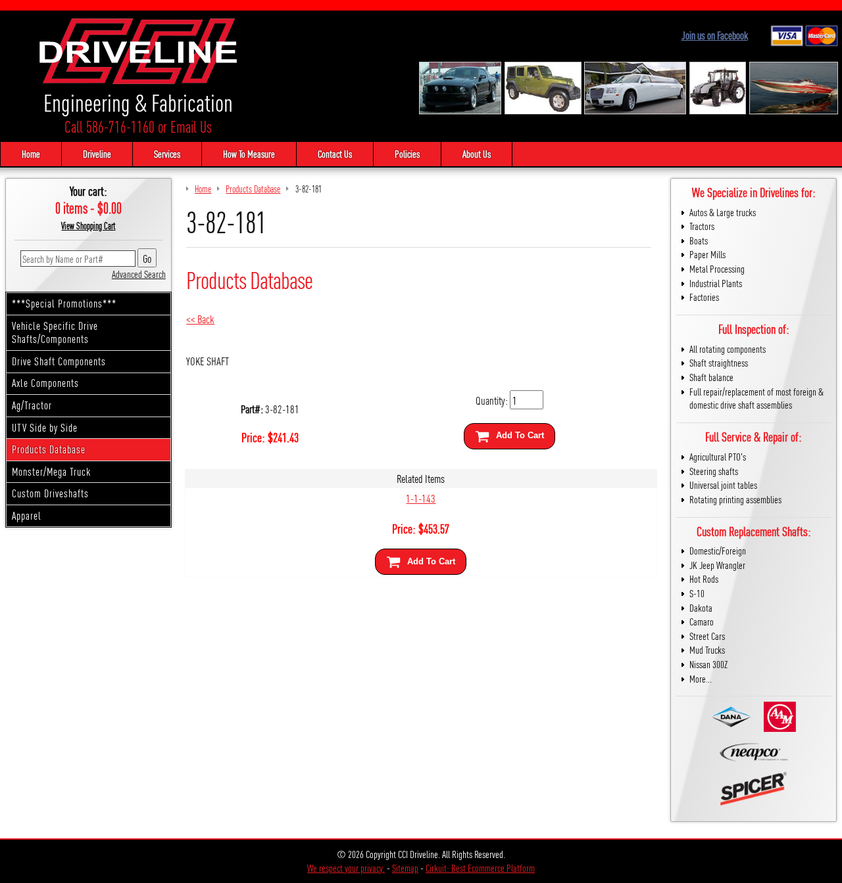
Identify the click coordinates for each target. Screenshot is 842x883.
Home (31, 153)
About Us (476, 153)
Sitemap (405, 867)
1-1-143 (420, 497)
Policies (407, 153)
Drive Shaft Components (59, 361)
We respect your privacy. (346, 867)
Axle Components (45, 383)
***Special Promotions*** (64, 303)
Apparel (26, 515)
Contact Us (335, 153)
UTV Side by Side (45, 427)
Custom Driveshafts (50, 493)
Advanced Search (139, 274)
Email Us (191, 126)
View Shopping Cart (88, 225)
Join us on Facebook (714, 35)
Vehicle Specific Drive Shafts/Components (55, 332)
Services (167, 153)
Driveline (97, 153)
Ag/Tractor (32, 405)
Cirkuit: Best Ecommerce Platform (480, 867)
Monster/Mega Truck (51, 471)
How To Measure (249, 153)
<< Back (200, 318)
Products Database (49, 449)
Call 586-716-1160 (109, 126)
